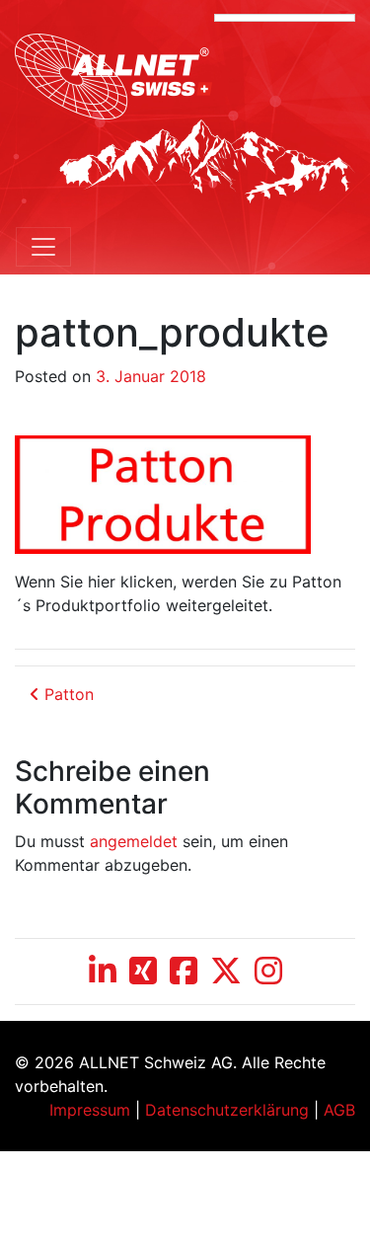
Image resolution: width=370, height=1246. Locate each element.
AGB (339, 1110)
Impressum (89, 1110)
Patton (66, 694)
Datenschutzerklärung (227, 1110)
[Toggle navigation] (43, 247)
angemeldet (134, 841)
